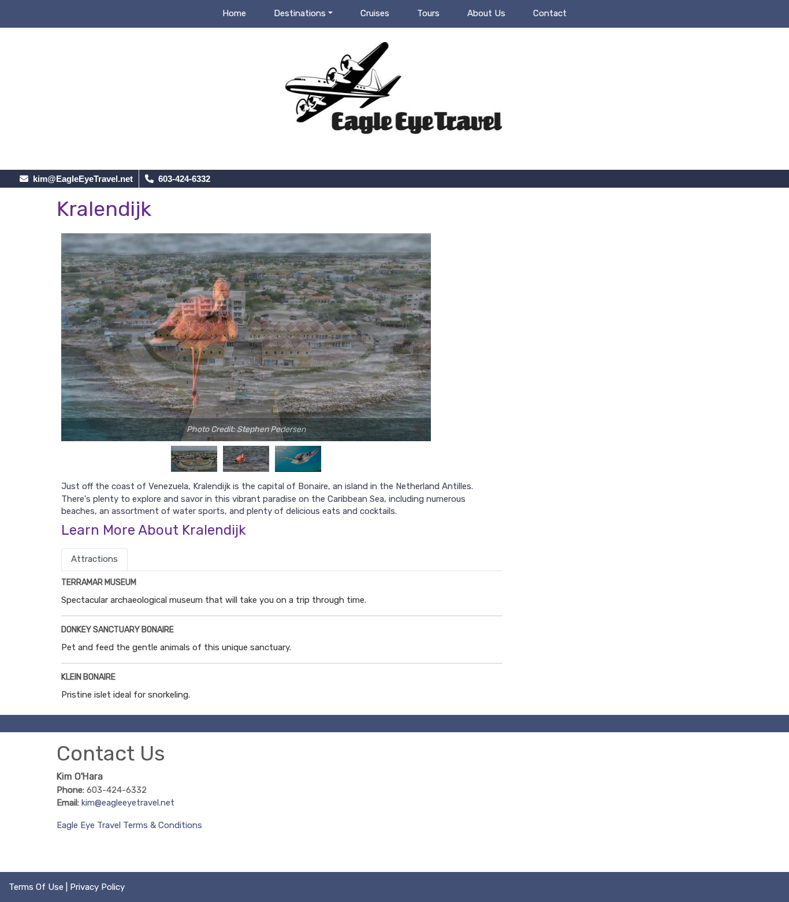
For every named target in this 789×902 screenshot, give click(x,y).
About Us (486, 13)
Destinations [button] (300, 13)
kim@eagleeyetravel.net (127, 802)
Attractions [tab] (94, 559)
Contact (550, 13)
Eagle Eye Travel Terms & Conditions (129, 825)
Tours (428, 13)
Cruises (374, 13)
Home (234, 13)
